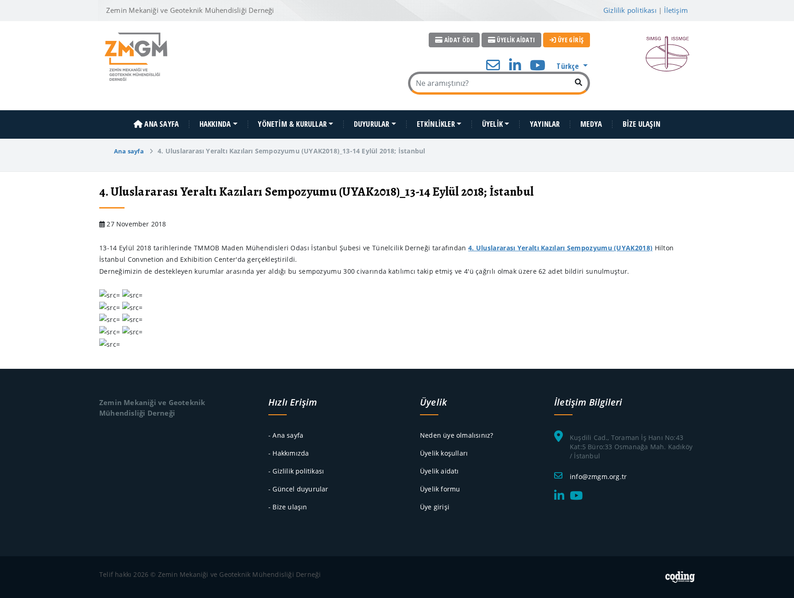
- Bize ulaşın (287, 506)
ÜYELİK (492, 124)
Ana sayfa (129, 151)
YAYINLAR (545, 124)
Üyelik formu (440, 489)
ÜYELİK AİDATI (515, 39)
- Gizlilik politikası (296, 471)
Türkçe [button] (568, 66)
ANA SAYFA (160, 124)
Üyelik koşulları (444, 453)
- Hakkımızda (288, 453)
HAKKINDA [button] (215, 124)
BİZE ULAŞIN (641, 124)
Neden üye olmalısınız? (456, 435)
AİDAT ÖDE (457, 39)
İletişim (676, 10)
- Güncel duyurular (298, 489)
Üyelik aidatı (439, 471)
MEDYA (591, 124)
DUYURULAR (372, 124)
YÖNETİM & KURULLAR (292, 124)
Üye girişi (434, 506)
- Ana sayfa (285, 435)
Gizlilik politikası (630, 10)
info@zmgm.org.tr (598, 476)
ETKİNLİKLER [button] (436, 124)
